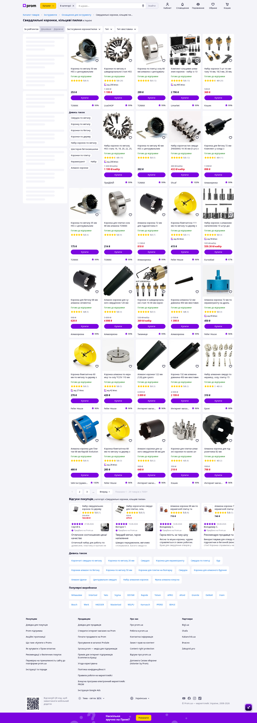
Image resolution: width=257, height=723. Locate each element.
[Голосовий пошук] (143, 6)
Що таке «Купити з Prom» (39, 642)
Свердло (145, 560)
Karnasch (145, 604)
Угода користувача (87, 663)
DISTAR (130, 595)
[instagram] (194, 698)
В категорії (65, 5)
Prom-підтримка (34, 630)
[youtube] (184, 698)
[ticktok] (200, 698)
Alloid (182, 595)
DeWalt (209, 595)
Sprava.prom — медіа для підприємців (97, 648)
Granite (195, 595)
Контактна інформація (141, 636)
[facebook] (189, 698)
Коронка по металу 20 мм (121, 560)
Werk (86, 604)
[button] (85, 97)
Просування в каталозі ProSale (93, 642)
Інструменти (50, 14)
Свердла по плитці (200, 560)
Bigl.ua (185, 624)
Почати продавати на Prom (92, 636)
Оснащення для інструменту (76, 14)
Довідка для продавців (89, 624)
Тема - (89, 698)
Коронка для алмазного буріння (210, 570)
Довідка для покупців (37, 624)
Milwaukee (76, 595)
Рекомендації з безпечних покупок (43, 654)
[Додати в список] (97, 60)
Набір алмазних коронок (135, 579)
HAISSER (99, 604)
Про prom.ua (136, 624)
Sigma (118, 595)
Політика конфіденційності (91, 669)
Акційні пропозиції (35, 636)
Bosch (74, 604)
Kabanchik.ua (189, 636)
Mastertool (116, 604)
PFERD (160, 604)
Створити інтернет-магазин (92, 630)
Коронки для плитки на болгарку (155, 570)
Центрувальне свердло (105, 579)
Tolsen (158, 595)
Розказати (143, 717)
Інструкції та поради (36, 669)
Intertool (93, 595)
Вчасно (185, 642)
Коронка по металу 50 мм (119, 570)
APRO (170, 595)
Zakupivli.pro (188, 648)
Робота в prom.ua (139, 630)
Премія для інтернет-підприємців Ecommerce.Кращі (95, 656)
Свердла (183, 570)
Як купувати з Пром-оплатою (40, 648)
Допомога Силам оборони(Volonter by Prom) (143, 662)
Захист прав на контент (142, 642)
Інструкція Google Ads (89, 690)
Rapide (144, 595)
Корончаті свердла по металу (86, 560)
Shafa (185, 630)
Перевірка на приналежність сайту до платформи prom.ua (45, 662)
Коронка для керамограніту (170, 560)
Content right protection (142, 648)
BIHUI (172, 604)
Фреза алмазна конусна (167, 579)
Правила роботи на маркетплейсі (95, 675)
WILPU (131, 604)
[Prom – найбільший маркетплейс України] (29, 6)
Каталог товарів (31, 14)
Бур (218, 560)
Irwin (222, 595)
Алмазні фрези (79, 579)
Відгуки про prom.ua (140, 654)
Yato (106, 595)
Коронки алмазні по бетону (85, 570)
